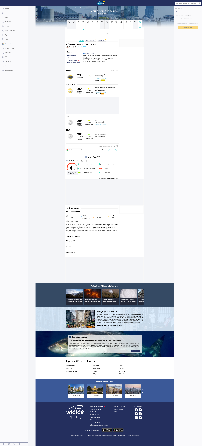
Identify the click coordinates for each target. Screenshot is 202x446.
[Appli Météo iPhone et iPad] (107, 430)
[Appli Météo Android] (118, 430)
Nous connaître (95, 417)
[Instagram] (140, 413)
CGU (81, 435)
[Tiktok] (140, 417)
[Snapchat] (136, 413)
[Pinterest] (136, 417)
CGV (85, 435)
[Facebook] (136, 409)
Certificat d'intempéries (97, 412)
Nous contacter (95, 422)
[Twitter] (140, 409)
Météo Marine (118, 409)
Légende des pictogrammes (99, 425)
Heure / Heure (90, 40)
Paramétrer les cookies (133, 435)
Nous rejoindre (95, 420)
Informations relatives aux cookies (103, 435)
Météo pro (117, 412)
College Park (80, 7)
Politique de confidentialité (119, 435)
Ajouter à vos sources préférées (76, 149)
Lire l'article (135, 351)
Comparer (101, 40)
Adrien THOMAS (82, 47)
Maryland (75, 7)
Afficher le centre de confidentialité (105, 438)
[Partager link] (109, 150)
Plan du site (91, 435)
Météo (67, 7)
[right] (142, 295)
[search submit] (199, 3)
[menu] (3, 3)
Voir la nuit (114, 70)
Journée (81, 40)
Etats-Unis (71, 7)
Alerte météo (94, 414)
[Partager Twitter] (116, 150)
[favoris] (117, 11)
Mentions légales (74, 435)
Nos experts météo (96, 409)
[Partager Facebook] (112, 150)
